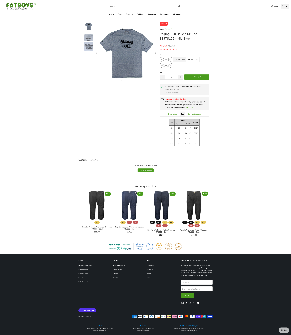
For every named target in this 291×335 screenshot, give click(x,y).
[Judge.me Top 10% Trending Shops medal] (178, 246)
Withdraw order (83, 282)
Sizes (148, 278)
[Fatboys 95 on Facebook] (186, 303)
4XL (179, 60)
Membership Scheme (85, 266)
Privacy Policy (117, 270)
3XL (166, 60)
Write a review (145, 170)
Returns (115, 274)
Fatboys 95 (88, 317)
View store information (171, 93)
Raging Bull (169, 29)
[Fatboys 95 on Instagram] (190, 303)
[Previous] (96, 53)
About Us (150, 270)
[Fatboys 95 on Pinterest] (194, 303)
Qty (161, 72)
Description (172, 114)
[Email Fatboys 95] (182, 303)
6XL (166, 66)
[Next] (155, 53)
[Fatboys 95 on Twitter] (198, 303)
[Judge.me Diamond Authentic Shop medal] (140, 246)
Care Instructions (194, 114)
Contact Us (150, 266)
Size (182, 114)
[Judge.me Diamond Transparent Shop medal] (149, 246)
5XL (193, 60)
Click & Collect (83, 274)
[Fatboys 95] (19, 6)
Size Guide (189, 107)
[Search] (179, 6)
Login (276, 6)
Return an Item (83, 270)
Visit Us (80, 278)
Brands (149, 274)
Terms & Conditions (119, 266)
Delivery (115, 278)
